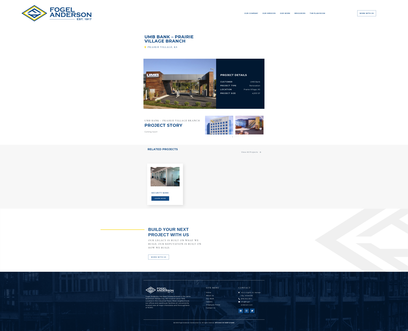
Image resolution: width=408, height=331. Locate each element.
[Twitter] (252, 311)
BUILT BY (226, 322)
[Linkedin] (240, 311)
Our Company (251, 13)
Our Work (285, 13)
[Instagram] (246, 311)
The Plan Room (317, 13)
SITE (216, 322)
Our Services (269, 13)
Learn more (160, 198)
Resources (300, 13)
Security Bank (160, 193)
